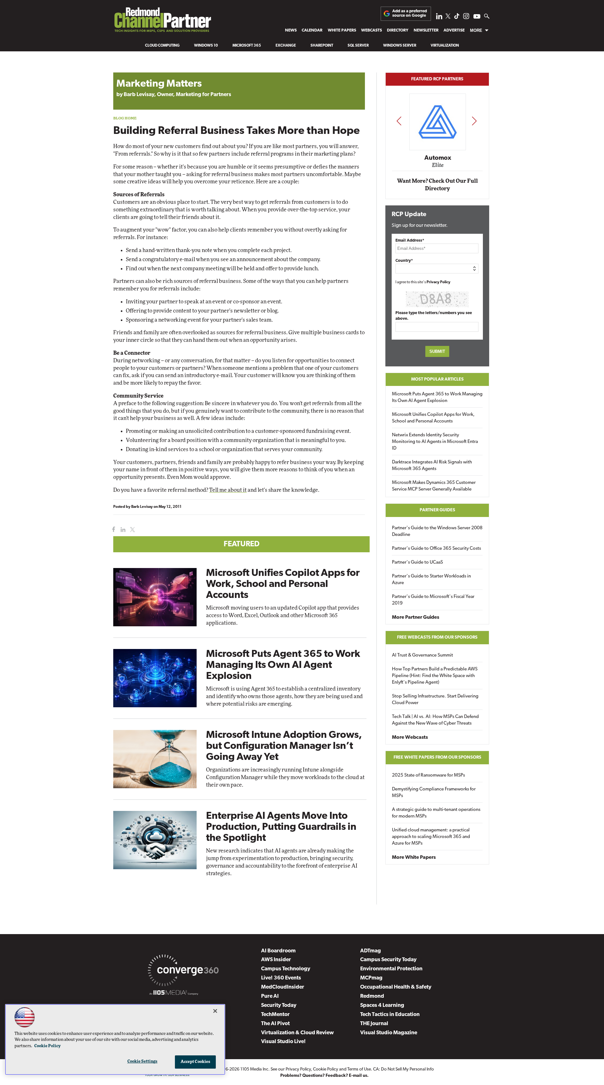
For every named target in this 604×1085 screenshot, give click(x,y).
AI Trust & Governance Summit (422, 655)
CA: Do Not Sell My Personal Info (403, 1069)
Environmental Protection (391, 969)
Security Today (278, 1005)
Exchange (286, 46)
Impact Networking (438, 149)
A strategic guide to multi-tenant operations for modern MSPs (436, 813)
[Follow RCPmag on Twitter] (447, 17)
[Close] (215, 1011)
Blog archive (128, 69)
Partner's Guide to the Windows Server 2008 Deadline (437, 531)
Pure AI (270, 996)
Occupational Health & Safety (395, 987)
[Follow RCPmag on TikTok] (457, 17)
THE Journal (374, 1023)
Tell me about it (228, 490)
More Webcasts (410, 737)
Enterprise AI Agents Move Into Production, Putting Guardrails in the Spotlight (281, 827)
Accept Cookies (195, 1062)
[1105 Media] (173, 993)
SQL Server (358, 46)
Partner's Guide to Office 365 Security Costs (436, 548)
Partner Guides (437, 510)
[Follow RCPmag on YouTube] (476, 17)
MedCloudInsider (282, 987)
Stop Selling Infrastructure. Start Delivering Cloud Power (435, 699)
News (291, 30)
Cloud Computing (162, 46)
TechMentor (275, 1014)
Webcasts (371, 30)
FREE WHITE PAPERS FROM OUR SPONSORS (437, 757)
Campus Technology (285, 969)
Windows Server (399, 46)
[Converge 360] (183, 972)
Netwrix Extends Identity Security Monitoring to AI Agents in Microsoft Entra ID (435, 442)
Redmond (372, 996)
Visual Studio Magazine (388, 1033)
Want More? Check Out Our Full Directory (437, 184)
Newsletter (426, 30)
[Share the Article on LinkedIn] (122, 530)
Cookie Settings (142, 1061)
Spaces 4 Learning (382, 1005)
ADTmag (370, 951)
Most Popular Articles (437, 379)
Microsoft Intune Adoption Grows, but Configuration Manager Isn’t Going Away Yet (284, 746)
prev (399, 120)
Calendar (312, 30)
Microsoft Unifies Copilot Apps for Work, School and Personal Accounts (283, 584)
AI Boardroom (278, 951)
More (476, 30)
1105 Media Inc (254, 1069)
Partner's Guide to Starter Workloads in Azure (431, 579)
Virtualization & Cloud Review (297, 1033)
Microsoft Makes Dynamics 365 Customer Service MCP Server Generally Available (434, 486)
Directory (397, 30)
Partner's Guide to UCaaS (417, 562)
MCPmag (371, 978)
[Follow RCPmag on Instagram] (466, 17)
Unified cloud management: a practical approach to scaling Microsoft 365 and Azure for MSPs (431, 837)
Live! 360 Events (281, 978)
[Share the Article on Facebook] (112, 530)
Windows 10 (206, 46)
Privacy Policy (438, 282)
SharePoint (321, 46)
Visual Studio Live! (283, 1041)
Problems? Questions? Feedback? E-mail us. (324, 1075)
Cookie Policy (325, 1069)
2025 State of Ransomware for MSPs (428, 775)
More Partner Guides (415, 617)
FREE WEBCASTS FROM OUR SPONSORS (437, 637)
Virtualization (445, 46)
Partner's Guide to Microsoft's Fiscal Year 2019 (433, 600)
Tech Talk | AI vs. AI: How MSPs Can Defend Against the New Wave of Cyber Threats (435, 720)
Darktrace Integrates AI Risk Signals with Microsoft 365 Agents (432, 465)
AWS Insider (276, 959)
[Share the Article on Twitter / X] (131, 530)
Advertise (454, 30)
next (474, 120)
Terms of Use (359, 1069)
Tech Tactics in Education (390, 1014)
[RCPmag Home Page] (162, 21)
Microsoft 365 (246, 46)
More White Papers (414, 857)
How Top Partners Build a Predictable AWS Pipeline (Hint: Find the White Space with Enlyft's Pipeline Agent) (435, 676)
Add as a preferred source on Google (409, 13)
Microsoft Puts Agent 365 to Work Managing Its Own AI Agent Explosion (283, 665)
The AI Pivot (275, 1023)
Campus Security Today (388, 959)
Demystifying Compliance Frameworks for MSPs (434, 792)
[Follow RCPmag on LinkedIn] (439, 17)
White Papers (342, 30)
